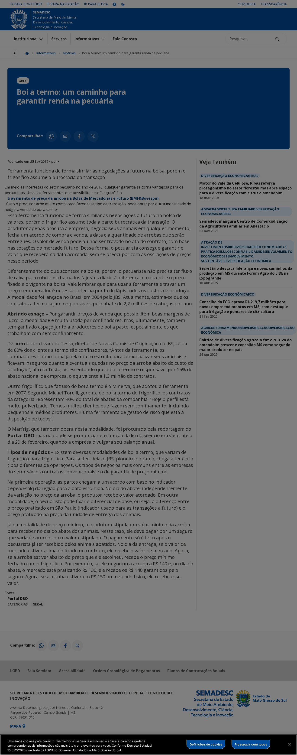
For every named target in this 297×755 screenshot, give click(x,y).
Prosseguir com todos (251, 744)
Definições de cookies (206, 744)
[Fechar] (289, 744)
